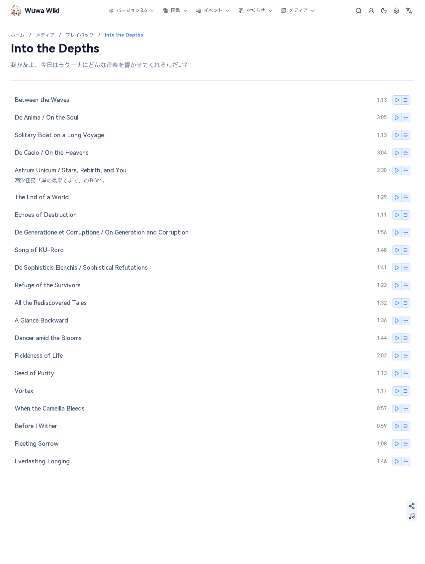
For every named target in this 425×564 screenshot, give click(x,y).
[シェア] (411, 506)
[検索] (358, 10)
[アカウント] (371, 10)
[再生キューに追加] (405, 100)
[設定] (396, 10)
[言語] (409, 10)
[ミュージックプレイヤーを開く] (411, 516)
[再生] (396, 100)
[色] (384, 10)
